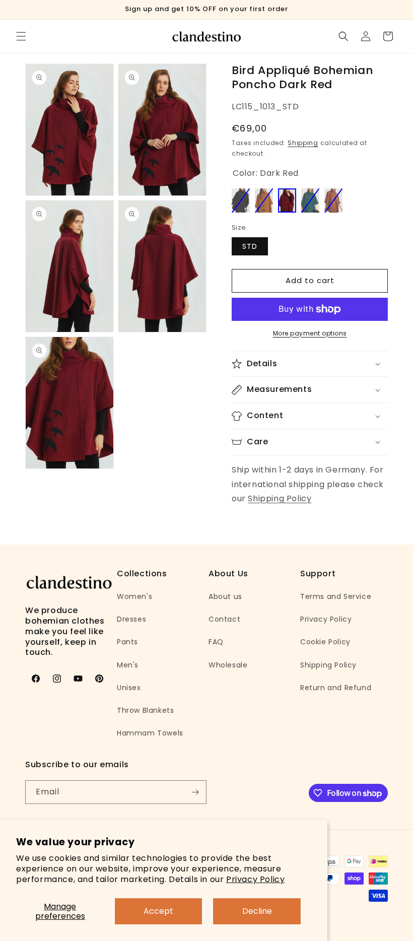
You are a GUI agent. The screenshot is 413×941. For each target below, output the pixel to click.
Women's (134, 596)
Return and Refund (335, 688)
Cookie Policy (325, 642)
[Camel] (264, 200)
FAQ (216, 642)
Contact (224, 619)
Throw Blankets (145, 710)
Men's (128, 665)
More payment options (310, 333)
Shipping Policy (279, 498)
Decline (257, 911)
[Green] (310, 200)
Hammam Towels (150, 733)
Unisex (129, 688)
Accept (158, 911)
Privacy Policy (255, 879)
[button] (21, 36)
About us (225, 596)
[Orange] (333, 200)
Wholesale (228, 665)
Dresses (131, 619)
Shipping (303, 143)
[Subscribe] (195, 792)
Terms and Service (335, 596)
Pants (127, 642)
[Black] (241, 200)
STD (249, 246)
